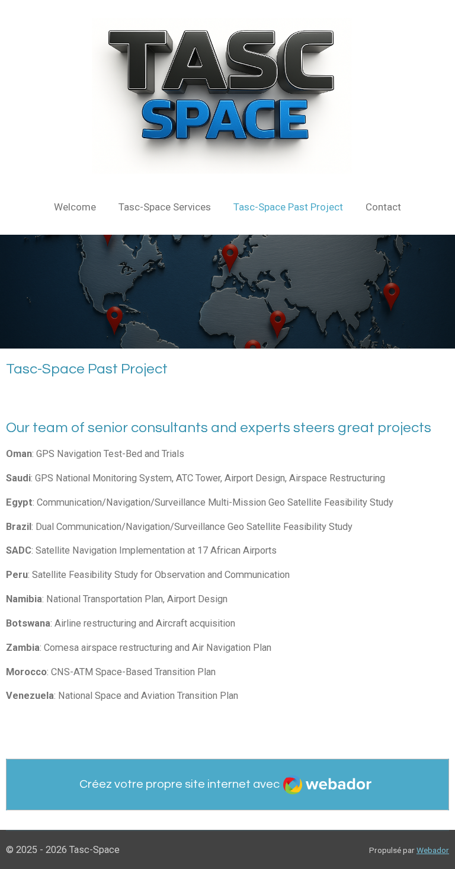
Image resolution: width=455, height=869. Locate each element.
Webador (432, 850)
